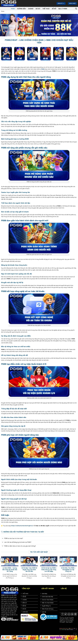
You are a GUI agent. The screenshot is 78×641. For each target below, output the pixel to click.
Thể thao (45, 8)
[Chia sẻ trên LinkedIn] (75, 614)
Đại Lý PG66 (62, 8)
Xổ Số (54, 8)
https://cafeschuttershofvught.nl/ (22, 525)
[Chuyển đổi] (2, 538)
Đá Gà (38, 8)
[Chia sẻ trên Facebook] (62, 614)
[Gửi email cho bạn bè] (68, 614)
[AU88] (58, 637)
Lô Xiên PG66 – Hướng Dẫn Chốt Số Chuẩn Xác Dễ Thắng (9, 569)
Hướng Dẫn (21, 8)
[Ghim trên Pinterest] (72, 614)
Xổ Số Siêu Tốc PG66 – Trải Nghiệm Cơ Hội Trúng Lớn (68, 569)
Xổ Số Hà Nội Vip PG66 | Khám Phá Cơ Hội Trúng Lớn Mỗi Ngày (48, 569)
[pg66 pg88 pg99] (20, 637)
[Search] (76, 8)
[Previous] (3, 25)
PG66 (13, 8)
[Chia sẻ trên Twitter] (65, 614)
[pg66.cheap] (8, 3)
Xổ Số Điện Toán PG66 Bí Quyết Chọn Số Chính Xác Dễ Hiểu (29, 569)
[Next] (74, 25)
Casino (30, 8)
